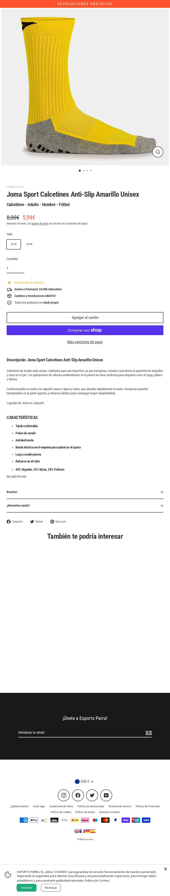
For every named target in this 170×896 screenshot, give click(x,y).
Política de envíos (85, 812)
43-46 (29, 244)
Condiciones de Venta (61, 806)
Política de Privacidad (148, 806)
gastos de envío (40, 223)
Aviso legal (39, 806)
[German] (87, 830)
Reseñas (12, 492)
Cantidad (12, 259)
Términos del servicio (119, 806)
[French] (82, 830)
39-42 (14, 244)
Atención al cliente (109, 812)
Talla (9, 234)
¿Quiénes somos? (19, 806)
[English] (77, 830)
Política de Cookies (97, 880)
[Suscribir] (148, 732)
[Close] (165, 869)
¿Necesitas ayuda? (18, 505)
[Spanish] (93, 830)
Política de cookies (60, 812)
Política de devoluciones (90, 806)
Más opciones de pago (85, 342)
